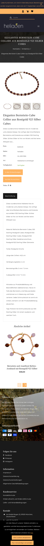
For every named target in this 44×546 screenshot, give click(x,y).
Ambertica (25, 49)
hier (31, 533)
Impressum (7, 473)
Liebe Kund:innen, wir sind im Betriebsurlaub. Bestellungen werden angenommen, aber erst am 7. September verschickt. (22, 4)
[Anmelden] (23, 11)
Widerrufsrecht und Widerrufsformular (17, 499)
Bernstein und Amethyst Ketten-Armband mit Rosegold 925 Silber (22, 367)
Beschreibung (10, 196)
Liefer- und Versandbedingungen (15, 503)
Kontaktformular (9, 495)
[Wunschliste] (32, 11)
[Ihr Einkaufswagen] (27, 11)
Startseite (16, 49)
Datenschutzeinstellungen (12, 480)
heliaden (20, 152)
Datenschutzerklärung (11, 476)
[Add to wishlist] (19, 347)
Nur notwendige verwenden (22, 543)
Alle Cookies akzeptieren (22, 537)
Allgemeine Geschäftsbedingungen (15, 484)
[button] (25, 385)
